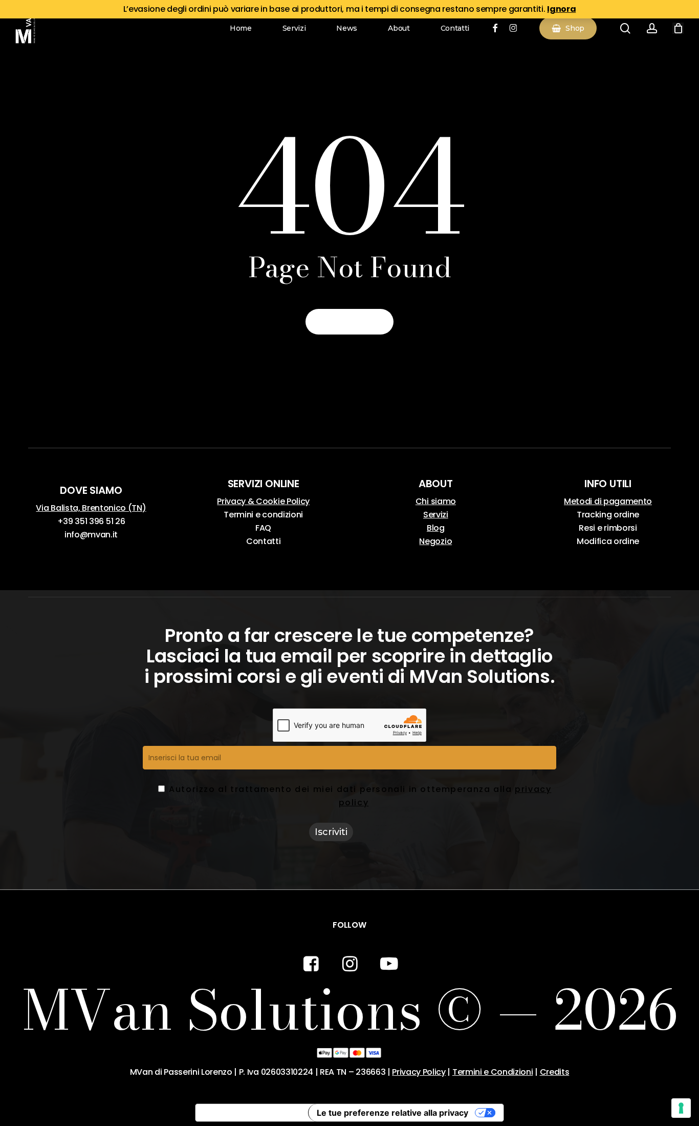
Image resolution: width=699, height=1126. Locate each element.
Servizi (435, 514)
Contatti (263, 541)
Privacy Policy (419, 1072)
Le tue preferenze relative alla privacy (392, 1113)
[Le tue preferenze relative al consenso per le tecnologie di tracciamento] (681, 1108)
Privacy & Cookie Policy (263, 501)
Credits (555, 1072)
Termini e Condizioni (492, 1072)
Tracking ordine (608, 514)
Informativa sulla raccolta (252, 1113)
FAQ (263, 528)
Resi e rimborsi (608, 528)
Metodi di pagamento (608, 501)
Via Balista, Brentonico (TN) (91, 508)
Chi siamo (436, 501)
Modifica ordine (608, 541)
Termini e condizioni (263, 514)
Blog (436, 528)
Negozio (435, 541)
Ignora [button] (561, 9)
